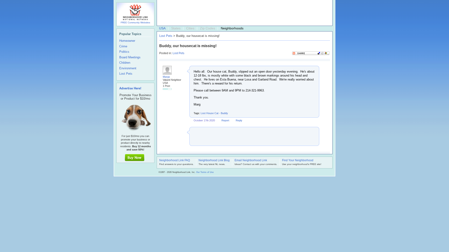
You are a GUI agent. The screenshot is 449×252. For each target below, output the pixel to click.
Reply (239, 120)
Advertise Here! (130, 88)
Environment (127, 68)
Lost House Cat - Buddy (214, 113)
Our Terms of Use (205, 172)
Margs (166, 76)
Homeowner (127, 40)
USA (162, 28)
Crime (123, 46)
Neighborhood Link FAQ (174, 160)
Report (225, 120)
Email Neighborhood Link (251, 160)
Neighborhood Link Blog (214, 160)
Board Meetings (130, 57)
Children (124, 62)
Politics (124, 51)
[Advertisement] (243, 13)
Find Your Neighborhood (297, 160)
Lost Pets (165, 36)
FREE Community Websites (135, 22)
